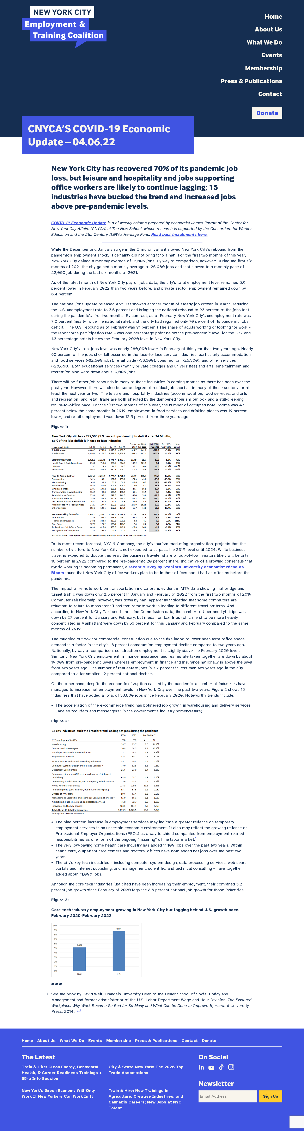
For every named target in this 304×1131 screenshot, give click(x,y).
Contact (270, 94)
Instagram (231, 1067)
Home (273, 16)
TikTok (221, 1067)
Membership (263, 68)
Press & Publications (251, 81)
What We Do (264, 42)
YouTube (211, 1067)
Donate (267, 113)
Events (272, 55)
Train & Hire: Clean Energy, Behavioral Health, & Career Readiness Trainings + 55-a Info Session (62, 1072)
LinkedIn (201, 1067)
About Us (268, 29)
